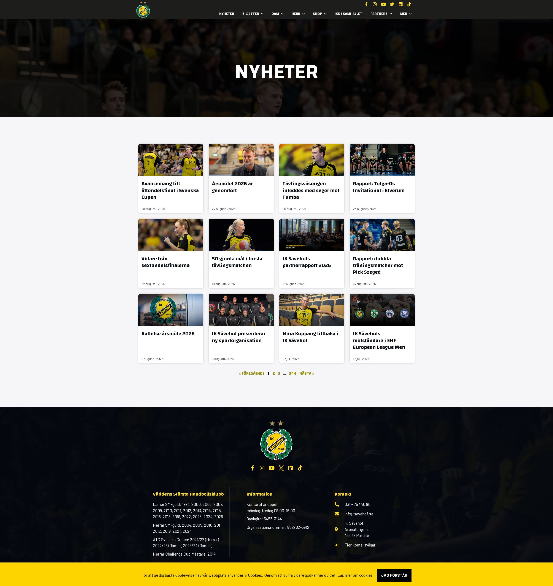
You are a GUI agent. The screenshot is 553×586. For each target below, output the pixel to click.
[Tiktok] (409, 4)
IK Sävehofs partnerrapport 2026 (307, 262)
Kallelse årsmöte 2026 (168, 333)
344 (292, 373)
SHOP (317, 13)
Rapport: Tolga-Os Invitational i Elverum (379, 187)
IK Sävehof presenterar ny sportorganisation (238, 337)
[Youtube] (383, 4)
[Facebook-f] (366, 4)
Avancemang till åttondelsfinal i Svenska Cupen (170, 190)
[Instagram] (374, 4)
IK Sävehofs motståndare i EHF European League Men (379, 340)
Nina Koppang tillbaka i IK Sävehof (310, 337)
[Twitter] (392, 4)
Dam (275, 13)
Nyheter (226, 13)
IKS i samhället (348, 13)
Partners (379, 13)
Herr (296, 13)
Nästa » (306, 373)
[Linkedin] (400, 4)
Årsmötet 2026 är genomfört (232, 187)
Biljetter (250, 13)
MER (403, 13)
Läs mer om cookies (355, 575)
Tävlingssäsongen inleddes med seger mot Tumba (311, 190)
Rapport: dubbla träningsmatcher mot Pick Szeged (378, 265)
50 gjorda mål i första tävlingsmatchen (237, 262)
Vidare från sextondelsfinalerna (165, 262)
